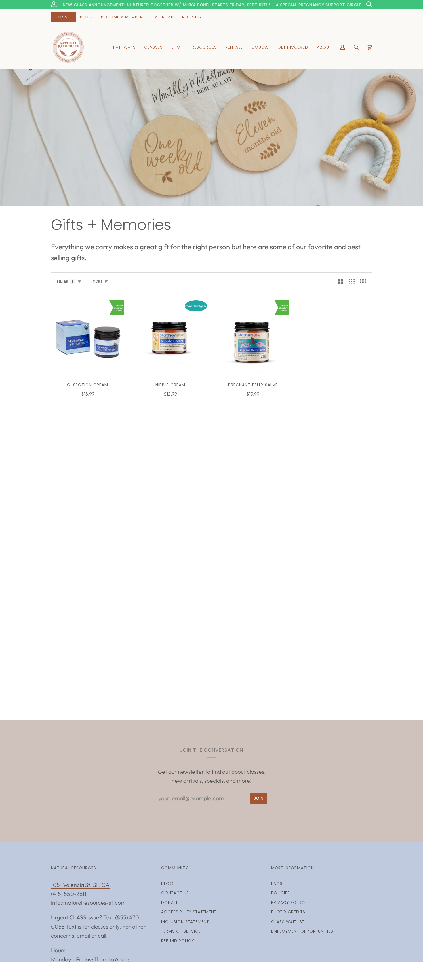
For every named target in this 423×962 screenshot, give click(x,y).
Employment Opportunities (302, 931)
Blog (167, 883)
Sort (98, 281)
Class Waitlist (287, 922)
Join (259, 798)
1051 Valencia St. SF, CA (80, 884)
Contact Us (175, 893)
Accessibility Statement (188, 912)
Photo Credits (288, 912)
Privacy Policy (288, 902)
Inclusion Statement (185, 922)
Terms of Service (181, 931)
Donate (169, 902)
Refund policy (177, 941)
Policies (280, 893)
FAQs (277, 883)
